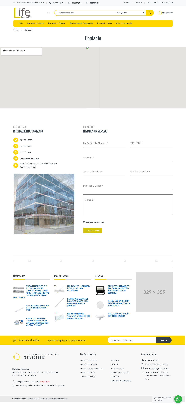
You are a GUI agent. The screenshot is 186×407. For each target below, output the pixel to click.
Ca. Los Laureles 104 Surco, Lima (160, 2)
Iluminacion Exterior (56, 23)
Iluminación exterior (88, 363)
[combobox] (85, 13)
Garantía (114, 363)
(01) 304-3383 (58, 3)
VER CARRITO (167, 13)
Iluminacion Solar (104, 23)
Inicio (20, 23)
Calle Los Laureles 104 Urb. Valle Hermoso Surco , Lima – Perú (157, 375)
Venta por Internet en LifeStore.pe (30, 2)
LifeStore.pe (44, 380)
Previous (10, 203)
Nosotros (127, 2)
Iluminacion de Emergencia (81, 23)
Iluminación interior (88, 359)
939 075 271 (76, 3)
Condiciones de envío (120, 371)
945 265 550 (25, 146)
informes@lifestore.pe (29, 158)
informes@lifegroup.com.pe (157, 367)
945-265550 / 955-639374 (156, 363)
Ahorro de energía (124, 23)
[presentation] (172, 260)
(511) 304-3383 (151, 359)
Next (78, 203)
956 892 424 (94, 3)
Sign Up (164, 339)
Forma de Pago (117, 367)
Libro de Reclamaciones (121, 379)
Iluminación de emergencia (92, 367)
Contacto (138, 2)
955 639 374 (25, 152)
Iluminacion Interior (35, 23)
